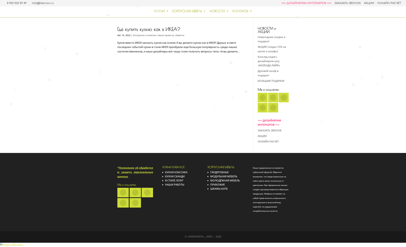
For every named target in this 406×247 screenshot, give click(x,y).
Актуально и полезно (144, 35)
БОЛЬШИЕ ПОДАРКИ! (271, 81)
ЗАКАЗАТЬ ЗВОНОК (347, 3)
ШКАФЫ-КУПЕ (219, 188)
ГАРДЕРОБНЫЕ (219, 172)
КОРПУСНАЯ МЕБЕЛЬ (187, 11)
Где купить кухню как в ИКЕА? (148, 29)
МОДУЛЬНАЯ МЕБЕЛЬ (223, 176)
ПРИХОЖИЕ (217, 184)
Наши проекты (165, 35)
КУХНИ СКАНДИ (175, 176)
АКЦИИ (369, 3)
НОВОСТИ (217, 11)
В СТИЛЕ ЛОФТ (174, 180)
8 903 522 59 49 (16, 3)
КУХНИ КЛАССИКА (176, 172)
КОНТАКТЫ (240, 11)
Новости (179, 35)
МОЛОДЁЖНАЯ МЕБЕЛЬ (225, 180)
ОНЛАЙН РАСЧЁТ (389, 3)
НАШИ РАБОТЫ (174, 184)
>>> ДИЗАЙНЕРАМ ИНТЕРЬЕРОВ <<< (306, 3)
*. (135, 172)
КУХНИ (159, 11)
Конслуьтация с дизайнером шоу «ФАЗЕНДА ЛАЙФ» (269, 61)
